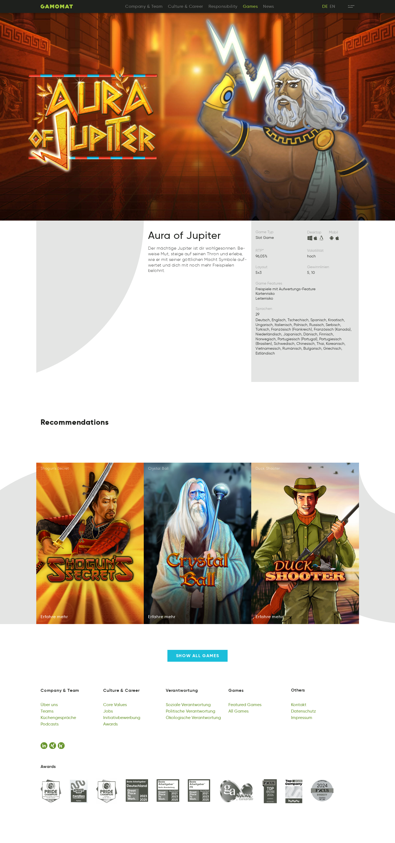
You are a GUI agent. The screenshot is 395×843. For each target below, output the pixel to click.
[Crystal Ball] (198, 543)
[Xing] (53, 745)
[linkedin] (45, 745)
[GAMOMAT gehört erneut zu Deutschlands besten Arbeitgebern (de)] (137, 791)
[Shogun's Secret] (90, 543)
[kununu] (62, 745)
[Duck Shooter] (305, 543)
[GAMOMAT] (57, 6)
